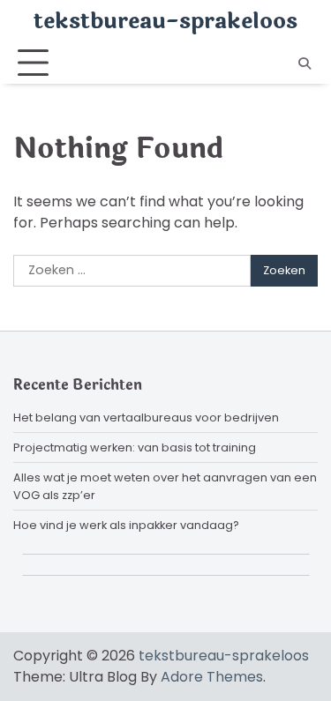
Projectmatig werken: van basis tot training (134, 447)
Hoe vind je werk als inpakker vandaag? (126, 525)
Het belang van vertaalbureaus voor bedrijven (146, 417)
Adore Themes (212, 677)
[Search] (304, 63)
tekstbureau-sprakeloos (165, 21)
